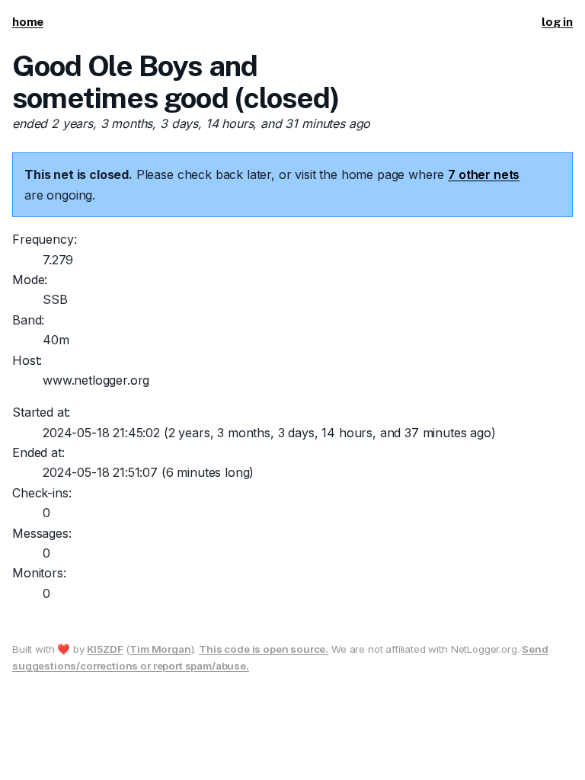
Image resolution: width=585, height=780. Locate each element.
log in (557, 21)
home (27, 21)
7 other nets (483, 174)
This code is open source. (263, 649)
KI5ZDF (105, 649)
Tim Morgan (159, 649)
